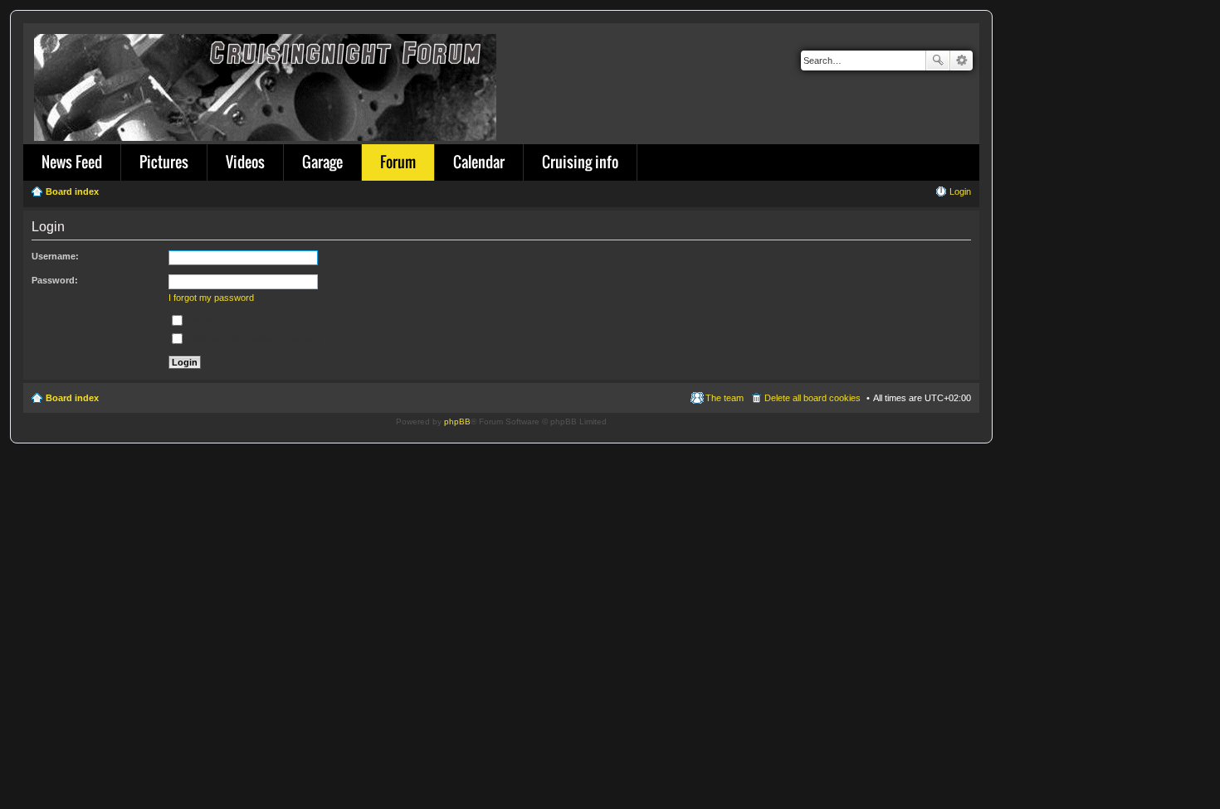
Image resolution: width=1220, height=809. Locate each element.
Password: (55, 280)
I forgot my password (211, 298)
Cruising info (580, 161)
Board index (72, 398)
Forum (398, 161)
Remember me (216, 320)
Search (937, 60)
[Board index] (266, 84)
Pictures (163, 161)
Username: (55, 256)
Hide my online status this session (255, 338)
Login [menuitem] (960, 191)
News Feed (71, 161)
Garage (322, 161)
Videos (245, 161)
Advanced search (961, 60)
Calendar (479, 161)
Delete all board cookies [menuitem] (812, 398)
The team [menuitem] (724, 398)
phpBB (457, 421)
